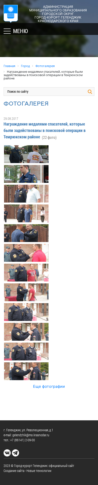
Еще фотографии (49, 386)
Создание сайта (14, 470)
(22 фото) (49, 137)
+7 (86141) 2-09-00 (22, 440)
